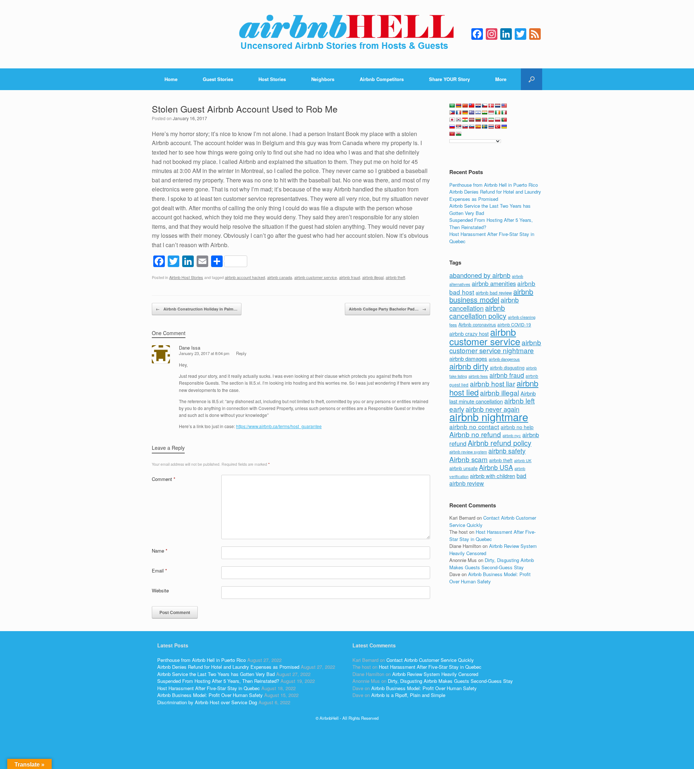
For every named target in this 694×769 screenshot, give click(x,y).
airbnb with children (492, 475)
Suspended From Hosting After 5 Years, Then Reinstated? (218, 680)
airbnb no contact (474, 426)
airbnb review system (468, 452)
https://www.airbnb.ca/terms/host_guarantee (279, 426)
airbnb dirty (468, 366)
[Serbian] (459, 126)
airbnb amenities (494, 283)
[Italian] (504, 112)
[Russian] (452, 126)
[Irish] (498, 112)
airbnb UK (522, 460)
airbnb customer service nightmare (495, 346)
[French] (459, 112)
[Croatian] (478, 105)
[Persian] (491, 119)
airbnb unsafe (463, 468)
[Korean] (459, 119)
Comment (163, 479)
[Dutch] (498, 105)
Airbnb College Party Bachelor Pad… (387, 309)
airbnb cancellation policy (477, 312)
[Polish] (498, 119)
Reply (241, 353)
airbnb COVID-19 (514, 324)
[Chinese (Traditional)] (472, 105)
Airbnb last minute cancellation (492, 397)
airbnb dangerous (504, 359)
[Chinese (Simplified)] (465, 105)
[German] (465, 112)
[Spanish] (478, 126)
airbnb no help (517, 427)
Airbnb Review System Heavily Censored (435, 674)
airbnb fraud (349, 277)
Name (159, 550)
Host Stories (272, 79)
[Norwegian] (485, 119)
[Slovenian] (472, 126)
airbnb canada (279, 277)
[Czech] (485, 105)
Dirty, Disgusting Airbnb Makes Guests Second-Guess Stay (491, 564)
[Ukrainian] (504, 126)
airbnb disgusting (507, 367)
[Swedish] (485, 126)
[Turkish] (498, 126)
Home (170, 79)
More (500, 79)
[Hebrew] (478, 112)
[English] (504, 105)
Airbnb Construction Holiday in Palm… (196, 309)
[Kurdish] (465, 119)
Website (160, 590)
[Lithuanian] (478, 119)
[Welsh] (459, 133)
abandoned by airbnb (479, 275)
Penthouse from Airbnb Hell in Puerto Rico (493, 184)
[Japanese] (452, 119)
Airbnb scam (468, 459)
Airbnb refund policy (499, 443)
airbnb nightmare (488, 416)
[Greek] (472, 112)
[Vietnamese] (452, 133)
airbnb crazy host (469, 333)
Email (159, 570)
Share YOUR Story (449, 79)
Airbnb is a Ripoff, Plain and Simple (408, 695)
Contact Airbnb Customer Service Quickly (430, 659)
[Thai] (491, 126)
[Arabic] (452, 105)
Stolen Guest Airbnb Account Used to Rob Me (245, 108)
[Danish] (491, 105)
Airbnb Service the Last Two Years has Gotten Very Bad (216, 674)
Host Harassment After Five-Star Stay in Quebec (208, 688)
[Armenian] (459, 105)
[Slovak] (465, 126)
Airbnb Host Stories (186, 277)
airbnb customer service (315, 277)
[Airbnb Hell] (347, 34)
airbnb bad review (494, 292)
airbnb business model (491, 295)
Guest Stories (218, 79)
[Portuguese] (504, 119)
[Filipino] (452, 112)
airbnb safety (507, 450)
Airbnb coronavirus (477, 324)
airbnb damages (468, 358)
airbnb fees (478, 376)
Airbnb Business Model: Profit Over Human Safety (490, 578)
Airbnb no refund (475, 434)
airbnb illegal (373, 277)
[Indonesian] (491, 112)
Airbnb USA (496, 467)
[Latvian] (472, 119)
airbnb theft (395, 277)
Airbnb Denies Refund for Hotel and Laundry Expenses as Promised (495, 195)
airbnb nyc (511, 435)
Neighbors (322, 79)
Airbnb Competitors (382, 79)
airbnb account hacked (245, 277)
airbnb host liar (492, 383)
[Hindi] (485, 112)
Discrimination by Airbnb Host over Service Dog (207, 702)
